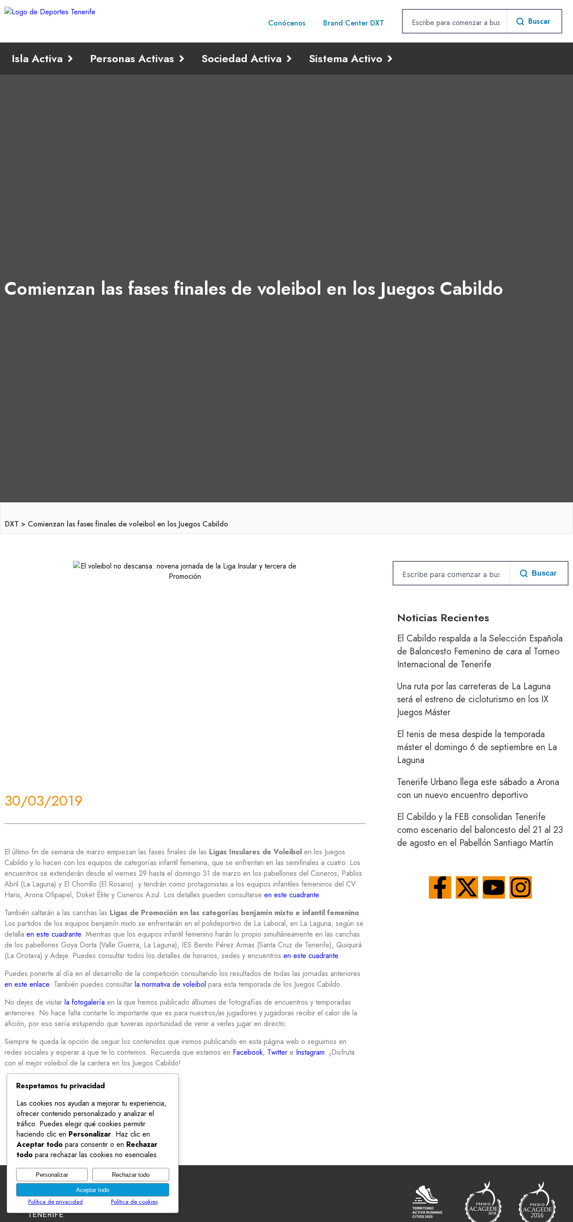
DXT (12, 524)
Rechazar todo (131, 1174)
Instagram (310, 1052)
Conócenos (286, 23)
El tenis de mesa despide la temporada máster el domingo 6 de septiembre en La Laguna (477, 747)
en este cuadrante (291, 895)
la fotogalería (84, 1002)
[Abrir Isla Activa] (70, 59)
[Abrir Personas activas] (181, 59)
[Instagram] (520, 887)
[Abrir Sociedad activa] (289, 59)
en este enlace (26, 984)
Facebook (248, 1052)
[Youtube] (494, 887)
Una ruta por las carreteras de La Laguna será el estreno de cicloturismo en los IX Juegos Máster (474, 699)
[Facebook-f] (440, 887)
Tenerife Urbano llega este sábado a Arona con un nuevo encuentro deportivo (478, 789)
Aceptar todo (92, 1190)
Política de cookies (134, 1201)
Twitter (277, 1052)
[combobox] (454, 22)
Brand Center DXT (353, 23)
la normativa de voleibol (170, 984)
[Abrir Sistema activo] (390, 59)
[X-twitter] (467, 887)
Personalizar (52, 1174)
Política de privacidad (55, 1201)
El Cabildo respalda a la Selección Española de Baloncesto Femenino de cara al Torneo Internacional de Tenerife (480, 651)
